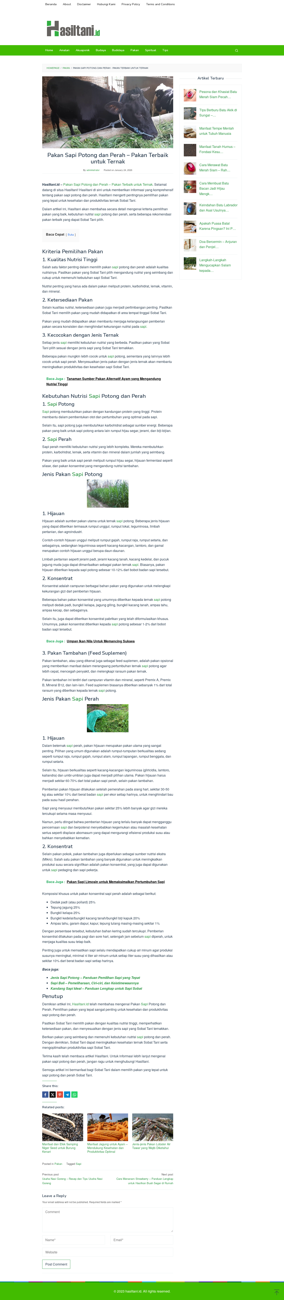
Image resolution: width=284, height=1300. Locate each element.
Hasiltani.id (80, 1004)
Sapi (94, 396)
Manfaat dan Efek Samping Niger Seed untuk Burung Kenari (60, 1148)
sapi (97, 214)
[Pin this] (60, 1094)
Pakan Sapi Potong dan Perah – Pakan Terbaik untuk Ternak (108, 184)
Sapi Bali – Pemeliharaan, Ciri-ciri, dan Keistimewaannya (95, 983)
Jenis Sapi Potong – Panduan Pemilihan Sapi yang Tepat (95, 977)
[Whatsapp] (74, 1094)
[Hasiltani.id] (73, 28)
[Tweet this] (52, 1094)
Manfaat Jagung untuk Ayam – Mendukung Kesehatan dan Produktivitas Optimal (107, 1148)
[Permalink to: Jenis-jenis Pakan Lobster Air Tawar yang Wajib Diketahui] (152, 1127)
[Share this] (45, 1094)
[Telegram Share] (67, 1094)
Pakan (58, 1164)
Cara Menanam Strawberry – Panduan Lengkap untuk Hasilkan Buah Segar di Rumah (144, 1178)
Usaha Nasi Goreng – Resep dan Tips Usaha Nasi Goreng (72, 1178)
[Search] (236, 50)
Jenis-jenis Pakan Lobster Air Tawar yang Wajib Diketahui (151, 1146)
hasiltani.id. (134, 1291)
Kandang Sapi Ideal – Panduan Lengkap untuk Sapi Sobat (96, 988)
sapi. (143, 326)
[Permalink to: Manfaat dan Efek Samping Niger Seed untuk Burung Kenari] (62, 1127)
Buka (71, 234)
